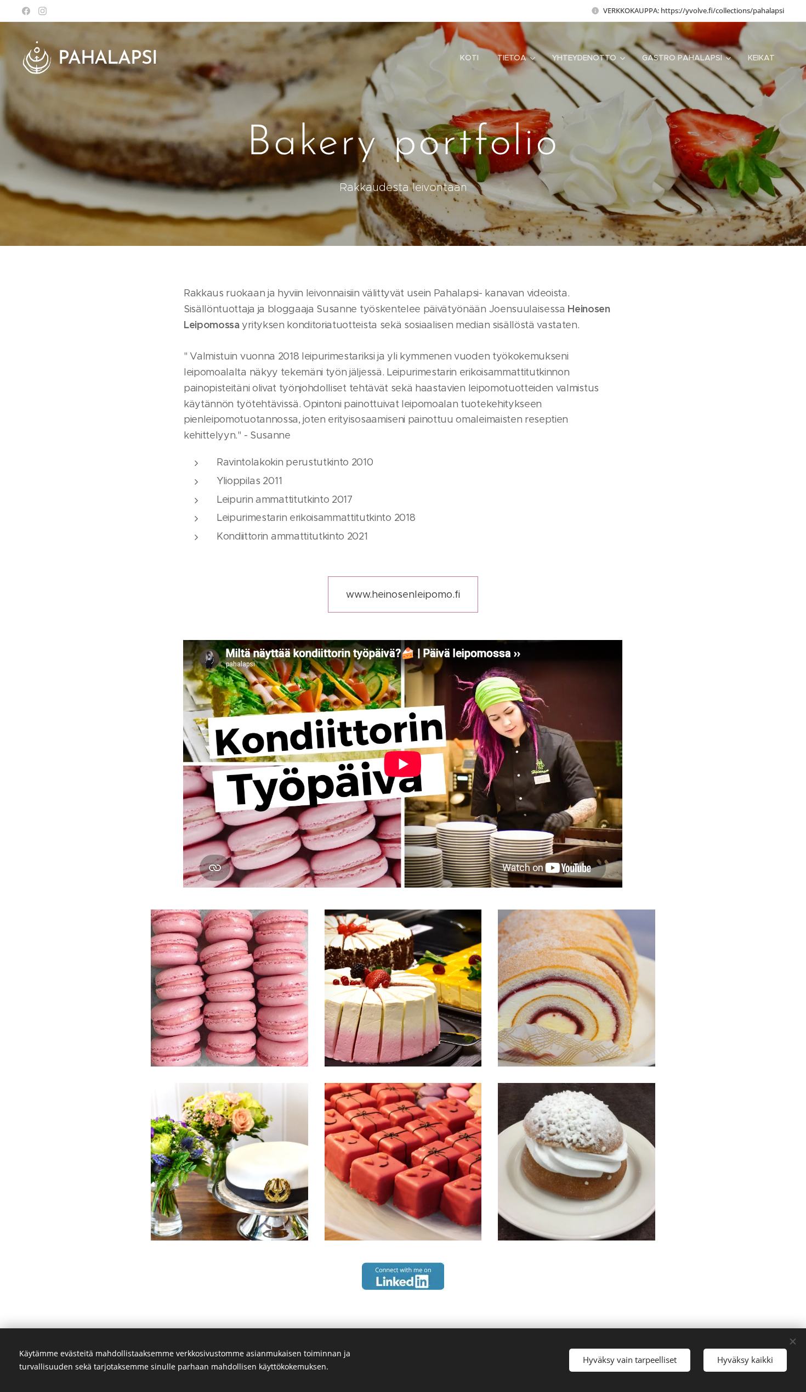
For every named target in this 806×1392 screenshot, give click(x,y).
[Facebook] (26, 11)
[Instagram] (42, 11)
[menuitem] (469, 57)
